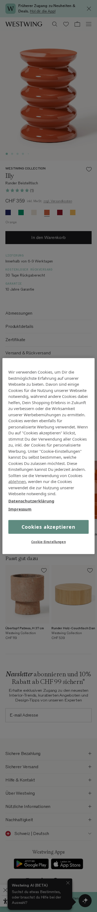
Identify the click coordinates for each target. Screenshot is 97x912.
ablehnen (17, 481)
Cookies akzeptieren (48, 526)
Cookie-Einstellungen (48, 542)
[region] (48, 456)
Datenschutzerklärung (31, 500)
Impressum (20, 509)
